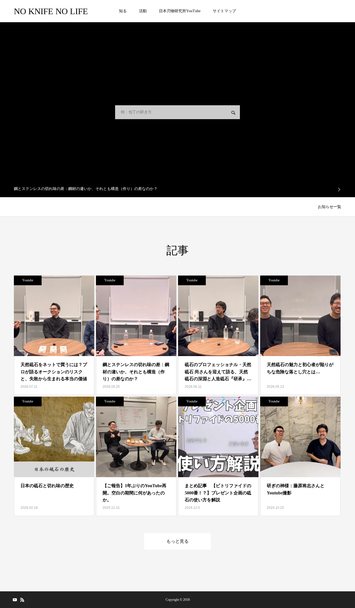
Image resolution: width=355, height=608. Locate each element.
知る (123, 11)
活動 (143, 11)
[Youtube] (14, 599)
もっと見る (177, 541)
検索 (233, 112)
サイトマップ (224, 11)
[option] (177, 189)
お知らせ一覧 (329, 207)
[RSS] (22, 599)
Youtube (27, 280)
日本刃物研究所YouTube (180, 11)
